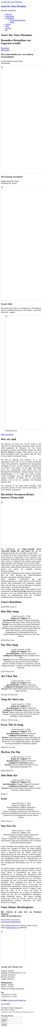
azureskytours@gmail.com (16, 1000)
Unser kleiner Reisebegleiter (11, 922)
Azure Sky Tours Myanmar (13, 6)
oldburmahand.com (13, 927)
